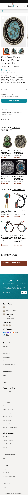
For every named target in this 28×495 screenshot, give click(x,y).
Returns (5, 451)
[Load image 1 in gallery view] (7, 51)
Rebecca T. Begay (7, 416)
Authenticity (6, 483)
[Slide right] (26, 51)
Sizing (4, 469)
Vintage (5, 382)
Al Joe (4, 398)
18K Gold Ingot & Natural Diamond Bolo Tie (6, 211)
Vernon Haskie (7, 406)
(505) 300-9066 (10, 307)
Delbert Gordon (7, 395)
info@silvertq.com (11, 310)
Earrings (5, 360)
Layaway (5, 480)
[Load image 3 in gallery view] (21, 51)
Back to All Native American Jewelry (12, 263)
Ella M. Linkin (6, 402)
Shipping (3, 72)
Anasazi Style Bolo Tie (20, 210)
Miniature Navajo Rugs (9, 364)
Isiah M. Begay (7, 420)
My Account (6, 472)
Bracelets (5, 350)
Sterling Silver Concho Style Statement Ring (19, 152)
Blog (4, 458)
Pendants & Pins (7, 371)
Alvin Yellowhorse (7, 424)
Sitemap (5, 461)
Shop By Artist (7, 443)
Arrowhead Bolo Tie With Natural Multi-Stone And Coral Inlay (7, 238)
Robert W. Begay (7, 413)
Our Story (5, 447)
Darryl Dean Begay (8, 409)
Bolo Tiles (5, 346)
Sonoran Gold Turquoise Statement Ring (6, 152)
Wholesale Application (9, 476)
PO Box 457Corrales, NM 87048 (11, 316)
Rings (4, 375)
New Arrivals (6, 436)
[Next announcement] (25, 1)
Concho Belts (6, 357)
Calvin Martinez (7, 391)
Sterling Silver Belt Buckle (7, 177)
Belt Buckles (6, 353)
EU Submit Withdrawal (9, 454)
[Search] (23, 5)
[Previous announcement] (2, 1)
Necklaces (5, 368)
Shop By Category (8, 440)
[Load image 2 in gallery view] (14, 51)
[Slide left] (1, 51)
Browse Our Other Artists (10, 427)
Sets (4, 378)
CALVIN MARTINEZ (7, 66)
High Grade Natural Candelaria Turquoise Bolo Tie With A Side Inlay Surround (20, 238)
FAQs (4, 487)
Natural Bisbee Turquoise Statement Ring (19, 178)
